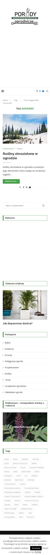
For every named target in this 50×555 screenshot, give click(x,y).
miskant (34, 476)
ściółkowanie (9, 517)
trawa (25, 505)
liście (18, 476)
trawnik (34, 505)
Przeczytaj (10, 181)
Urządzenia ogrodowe (15, 386)
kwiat (15, 472)
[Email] (43, 91)
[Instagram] (40, 91)
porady (37, 492)
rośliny (17, 501)
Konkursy (9, 348)
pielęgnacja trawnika (12, 492)
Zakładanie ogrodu (13, 392)
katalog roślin (10, 468)
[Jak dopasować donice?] (25, 304)
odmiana (31, 480)
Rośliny (8, 373)
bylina (6, 459)
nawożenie (19, 480)
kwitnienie (8, 476)
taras (16, 505)
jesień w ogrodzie (20, 463)
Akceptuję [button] (36, 548)
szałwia (7, 505)
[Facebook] (37, 91)
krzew (6, 472)
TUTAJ (38, 552)
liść (26, 476)
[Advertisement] (25, 56)
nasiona (7, 480)
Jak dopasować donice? (17, 323)
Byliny (7, 342)
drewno (25, 459)
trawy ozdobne (10, 509)
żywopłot (30, 517)
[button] (6, 307)
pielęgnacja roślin (32, 488)
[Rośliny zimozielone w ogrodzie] (25, 128)
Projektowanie (12, 367)
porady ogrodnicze (12, 496)
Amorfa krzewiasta (25, 426)
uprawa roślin (26, 509)
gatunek (35, 459)
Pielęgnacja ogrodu (14, 361)
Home (5, 100)
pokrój (27, 492)
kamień (34, 463)
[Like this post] (20, 187)
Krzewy (8, 355)
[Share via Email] (30, 187)
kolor (22, 468)
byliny (15, 459)
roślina (7, 501)
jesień (6, 463)
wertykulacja (9, 513)
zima (30, 513)
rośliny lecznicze (31, 501)
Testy (8, 379)
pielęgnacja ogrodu (12, 488)
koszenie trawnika (36, 468)
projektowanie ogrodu (34, 496)
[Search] (47, 91)
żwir (20, 517)
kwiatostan (26, 472)
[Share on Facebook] (23, 187)
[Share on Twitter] (27, 187)
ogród (23, 484)
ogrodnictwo (10, 484)
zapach (21, 513)
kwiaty (36, 472)
